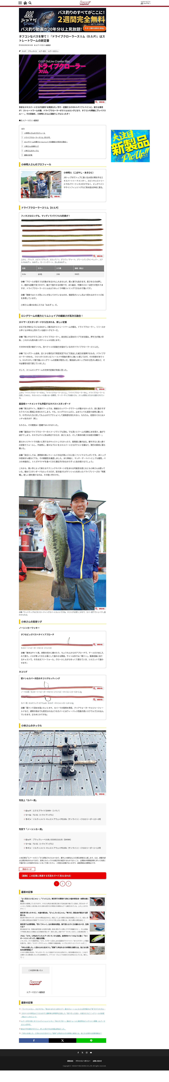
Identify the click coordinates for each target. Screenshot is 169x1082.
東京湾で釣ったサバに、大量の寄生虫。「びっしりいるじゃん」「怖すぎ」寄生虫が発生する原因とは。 (54, 913)
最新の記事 (27, 155)
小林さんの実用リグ (30, 146)
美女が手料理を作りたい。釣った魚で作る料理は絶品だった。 (43, 1029)
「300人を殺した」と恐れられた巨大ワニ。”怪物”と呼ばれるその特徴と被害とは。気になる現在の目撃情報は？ (54, 948)
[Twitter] (62, 1040)
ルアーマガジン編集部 (43, 45)
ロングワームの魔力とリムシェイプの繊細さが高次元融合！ (45, 142)
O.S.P (24, 51)
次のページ (27, 869)
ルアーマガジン (53, 51)
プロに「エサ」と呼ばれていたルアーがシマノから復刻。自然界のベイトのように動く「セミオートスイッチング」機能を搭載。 (54, 937)
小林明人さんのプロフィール (33, 133)
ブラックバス (32, 51)
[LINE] (91, 1040)
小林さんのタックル (30, 150)
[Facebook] (34, 1040)
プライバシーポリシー (83, 1061)
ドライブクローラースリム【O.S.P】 (36, 137)
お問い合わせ (97, 1061)
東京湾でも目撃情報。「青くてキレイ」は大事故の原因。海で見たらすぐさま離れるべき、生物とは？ (54, 925)
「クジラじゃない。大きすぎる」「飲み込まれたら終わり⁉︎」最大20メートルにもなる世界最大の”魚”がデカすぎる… (63, 1009)
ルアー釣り (42, 51)
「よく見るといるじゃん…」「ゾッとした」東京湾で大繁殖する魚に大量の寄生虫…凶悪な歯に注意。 (54, 899)
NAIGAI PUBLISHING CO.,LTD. (82, 1066)
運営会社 (70, 1061)
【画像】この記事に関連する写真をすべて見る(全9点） (46, 875)
